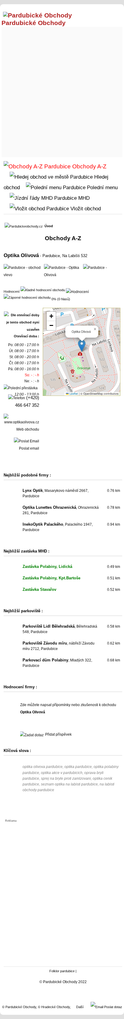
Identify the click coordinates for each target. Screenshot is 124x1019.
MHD (83, 198)
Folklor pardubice (62, 971)
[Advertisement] (62, 90)
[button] (81, 345)
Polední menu (101, 187)
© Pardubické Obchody (19, 1007)
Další (80, 1007)
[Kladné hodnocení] (42, 289)
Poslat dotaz (112, 1007)
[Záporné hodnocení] (27, 297)
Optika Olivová (21, 255)
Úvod (49, 226)
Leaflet (73, 394)
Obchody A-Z (89, 166)
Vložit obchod (85, 208)
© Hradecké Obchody (54, 1007)
